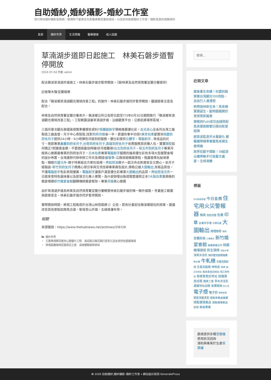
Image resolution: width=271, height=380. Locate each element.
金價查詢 (216, 285)
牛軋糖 (208, 261)
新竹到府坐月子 (63, 167)
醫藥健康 (93, 34)
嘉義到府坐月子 (71, 144)
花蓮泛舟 (60, 162)
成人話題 (111, 34)
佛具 (203, 215)
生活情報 (74, 34)
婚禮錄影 (216, 231)
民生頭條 (213, 250)
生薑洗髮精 (204, 267)
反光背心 (146, 129)
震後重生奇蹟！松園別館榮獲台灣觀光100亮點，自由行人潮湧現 (211, 96)
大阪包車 (156, 176)
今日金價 (214, 198)
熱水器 (197, 261)
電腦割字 (144, 139)
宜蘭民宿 (199, 238)
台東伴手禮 (205, 223)
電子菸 (213, 292)
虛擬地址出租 (202, 285)
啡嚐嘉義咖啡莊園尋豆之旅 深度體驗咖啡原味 (73, 244)
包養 (220, 215)
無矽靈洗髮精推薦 (217, 255)
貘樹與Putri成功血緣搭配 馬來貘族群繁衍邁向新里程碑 (211, 126)
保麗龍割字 (107, 129)
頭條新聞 (223, 293)
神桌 (223, 267)
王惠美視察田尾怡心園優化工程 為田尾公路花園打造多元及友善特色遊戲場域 (91, 240)
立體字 (130, 139)
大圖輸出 (147, 167)
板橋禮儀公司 (215, 245)
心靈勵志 (210, 238)
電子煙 (201, 292)
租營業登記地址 (207, 276)
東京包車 (147, 134)
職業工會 (208, 281)
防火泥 (226, 286)
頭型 (169, 144)
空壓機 (220, 334)
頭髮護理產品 (202, 302)
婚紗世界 (56, 34)
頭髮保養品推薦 (219, 297)
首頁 (40, 34)
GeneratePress (170, 374)
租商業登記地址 (211, 271)
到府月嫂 (99, 134)
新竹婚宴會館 (63, 181)
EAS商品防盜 (200, 199)
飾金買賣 (205, 307)
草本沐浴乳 (221, 281)
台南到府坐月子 (94, 144)
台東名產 (217, 223)
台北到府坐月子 (125, 148)
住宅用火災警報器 (211, 206)
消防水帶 (224, 250)
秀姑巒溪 (112, 162)
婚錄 (225, 231)
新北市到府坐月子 (151, 148)
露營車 (109, 158)
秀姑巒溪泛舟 (160, 172)
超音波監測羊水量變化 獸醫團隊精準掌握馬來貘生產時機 (211, 141)
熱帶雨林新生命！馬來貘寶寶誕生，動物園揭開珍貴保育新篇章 (211, 111)
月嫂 (110, 181)
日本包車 (94, 153)
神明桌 (216, 267)
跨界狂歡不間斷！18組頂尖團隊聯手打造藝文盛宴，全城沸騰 (211, 156)
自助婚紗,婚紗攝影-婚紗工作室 (91, 12)
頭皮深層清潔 (201, 297)
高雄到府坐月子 (117, 144)
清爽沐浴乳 (200, 255)
